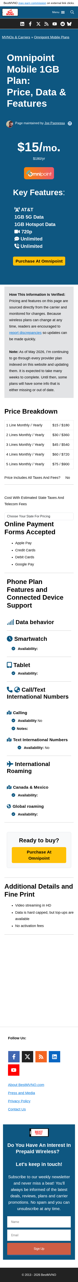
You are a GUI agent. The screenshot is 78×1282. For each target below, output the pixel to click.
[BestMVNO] (10, 12)
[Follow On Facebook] (14, 1057)
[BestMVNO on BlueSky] (69, 23)
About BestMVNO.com (26, 1085)
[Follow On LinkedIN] (54, 1056)
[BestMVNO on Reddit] (62, 23)
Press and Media (21, 1093)
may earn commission (32, 3)
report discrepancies (25, 333)
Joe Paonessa (54, 123)
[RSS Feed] (41, 1057)
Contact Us (17, 1109)
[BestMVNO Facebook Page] (30, 23)
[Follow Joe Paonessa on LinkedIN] (70, 123)
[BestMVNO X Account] (38, 23)
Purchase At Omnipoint (39, 261)
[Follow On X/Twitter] (27, 1057)
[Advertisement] (39, 978)
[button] (72, 12)
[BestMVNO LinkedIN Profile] (22, 23)
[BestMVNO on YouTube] (54, 23)
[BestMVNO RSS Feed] (46, 23)
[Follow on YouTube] (13, 1070)
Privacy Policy (19, 1101)
